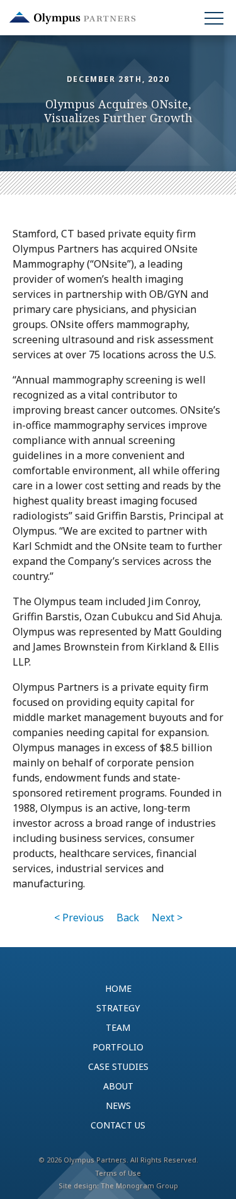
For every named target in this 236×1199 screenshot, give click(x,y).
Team (118, 1027)
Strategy (118, 1008)
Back (127, 917)
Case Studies (118, 1066)
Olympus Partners (72, 18)
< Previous (79, 917)
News (118, 1105)
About (118, 1086)
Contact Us (118, 1125)
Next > (167, 917)
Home (118, 988)
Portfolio (118, 1047)
